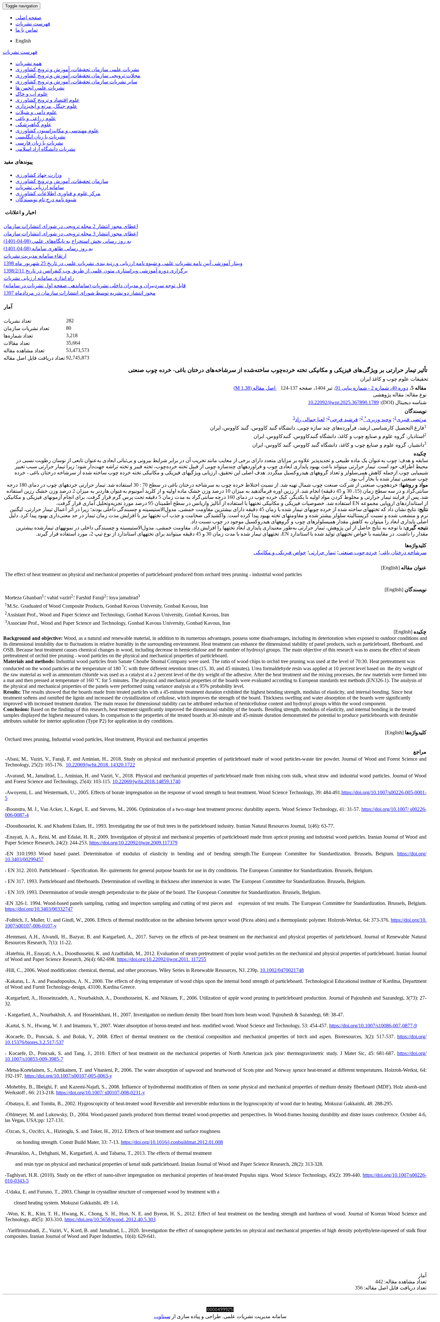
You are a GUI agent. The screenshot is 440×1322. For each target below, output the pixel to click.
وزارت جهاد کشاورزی (38, 175)
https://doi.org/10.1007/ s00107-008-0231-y (100, 1092)
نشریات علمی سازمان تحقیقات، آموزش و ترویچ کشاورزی (77, 69)
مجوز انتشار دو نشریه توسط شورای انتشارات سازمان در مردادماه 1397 (80, 293)
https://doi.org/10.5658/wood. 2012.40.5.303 (110, 1219)
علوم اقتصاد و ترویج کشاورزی (47, 100)
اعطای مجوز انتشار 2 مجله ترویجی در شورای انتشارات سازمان (71, 226)
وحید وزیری (377, 419)
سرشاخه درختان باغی (403, 552)
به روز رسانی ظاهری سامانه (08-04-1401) (48, 248)
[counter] (220, 1310)
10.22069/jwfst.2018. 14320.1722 (100, 764)
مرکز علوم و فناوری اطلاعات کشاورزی (57, 193)
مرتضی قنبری (411, 419)
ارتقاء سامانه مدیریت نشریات (35, 256)
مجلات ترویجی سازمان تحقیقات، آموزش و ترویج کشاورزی (77, 75)
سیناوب (162, 1316)
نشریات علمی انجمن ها (39, 87)
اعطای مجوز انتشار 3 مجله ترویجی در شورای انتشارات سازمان (71, 233)
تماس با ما (26, 30)
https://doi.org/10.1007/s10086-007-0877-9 (373, 1025)
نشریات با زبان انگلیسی (40, 136)
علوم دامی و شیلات (36, 112)
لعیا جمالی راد (310, 419)
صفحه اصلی (28, 17)
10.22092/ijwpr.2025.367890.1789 (343, 402)
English (23, 40)
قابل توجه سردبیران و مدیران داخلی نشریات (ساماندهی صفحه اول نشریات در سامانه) (95, 285)
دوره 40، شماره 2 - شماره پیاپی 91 (371, 388)
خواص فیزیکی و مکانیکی (279, 552)
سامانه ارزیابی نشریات (39, 187)
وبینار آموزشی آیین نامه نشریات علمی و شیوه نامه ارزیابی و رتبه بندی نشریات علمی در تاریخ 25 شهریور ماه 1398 (123, 263)
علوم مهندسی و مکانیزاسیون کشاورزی (57, 130)
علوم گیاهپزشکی (33, 124)
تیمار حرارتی (322, 552)
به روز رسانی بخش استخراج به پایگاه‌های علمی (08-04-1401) (67, 241)
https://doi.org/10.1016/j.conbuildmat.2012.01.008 (172, 1142)
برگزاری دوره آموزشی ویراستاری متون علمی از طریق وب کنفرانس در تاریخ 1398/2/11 (95, 270)
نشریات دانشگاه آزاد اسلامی (45, 149)
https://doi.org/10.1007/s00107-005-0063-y (68, 1076)
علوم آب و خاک (31, 94)
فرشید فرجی (344, 419)
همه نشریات (28, 63)
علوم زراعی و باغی (35, 118)
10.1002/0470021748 (282, 970)
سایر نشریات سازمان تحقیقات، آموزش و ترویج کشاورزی (76, 81)
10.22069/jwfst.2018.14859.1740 (146, 781)
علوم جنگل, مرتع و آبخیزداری (46, 106)
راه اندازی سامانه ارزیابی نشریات (39, 278)
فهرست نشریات (32, 23)
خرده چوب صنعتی (358, 552)
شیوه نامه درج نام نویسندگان (45, 199)
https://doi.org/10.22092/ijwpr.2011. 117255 (161, 959)
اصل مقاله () (255, 388)
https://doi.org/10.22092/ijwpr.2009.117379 (133, 842)
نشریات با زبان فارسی (39, 143)
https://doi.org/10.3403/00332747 (39, 909)
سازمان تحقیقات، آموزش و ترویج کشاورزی (61, 181)
